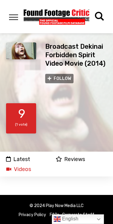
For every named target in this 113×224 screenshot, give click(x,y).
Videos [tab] (22, 169)
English (69, 218)
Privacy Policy (32, 214)
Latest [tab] (21, 159)
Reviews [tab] (74, 159)
